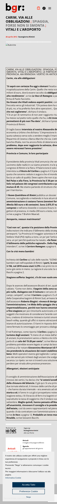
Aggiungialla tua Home (31, 430)
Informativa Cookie (13, 478)
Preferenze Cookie (28, 491)
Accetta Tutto (28, 484)
